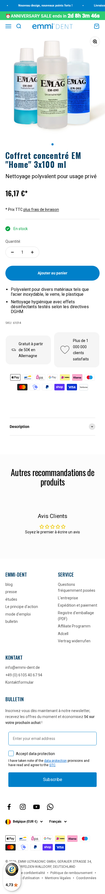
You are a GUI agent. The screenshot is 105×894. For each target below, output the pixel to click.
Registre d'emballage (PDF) (76, 616)
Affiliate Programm (74, 626)
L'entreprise (68, 598)
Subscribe (52, 779)
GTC (52, 765)
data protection (55, 761)
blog (9, 584)
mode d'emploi (18, 614)
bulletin (11, 621)
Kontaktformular (19, 682)
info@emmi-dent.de (22, 667)
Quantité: (13, 241)
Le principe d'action (21, 606)
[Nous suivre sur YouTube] (36, 806)
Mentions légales (58, 878)
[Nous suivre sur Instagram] (22, 806)
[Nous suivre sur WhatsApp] (50, 806)
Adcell (63, 634)
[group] (53, 427)
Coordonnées (86, 878)
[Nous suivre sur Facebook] (9, 806)
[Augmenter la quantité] (32, 252)
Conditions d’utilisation (22, 878)
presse (11, 592)
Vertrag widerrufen (74, 641)
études (11, 599)
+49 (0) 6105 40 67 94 (23, 675)
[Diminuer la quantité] (12, 252)
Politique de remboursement (71, 873)
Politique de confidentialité (25, 873)
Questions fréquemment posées (76, 587)
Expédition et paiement (77, 605)
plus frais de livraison (41, 209)
